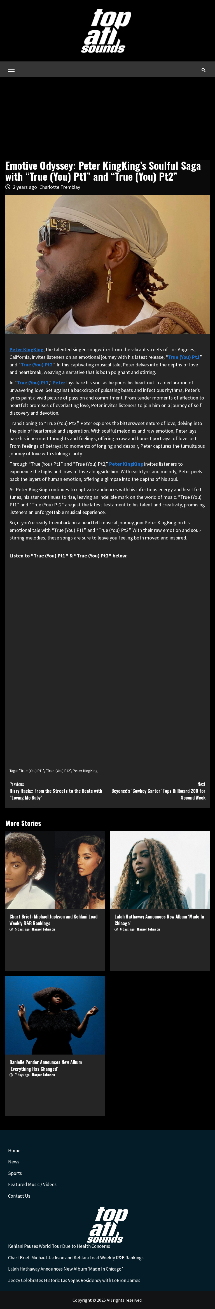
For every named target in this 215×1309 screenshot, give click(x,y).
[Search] (203, 70)
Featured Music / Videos (32, 1184)
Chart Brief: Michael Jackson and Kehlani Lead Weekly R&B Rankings (76, 1258)
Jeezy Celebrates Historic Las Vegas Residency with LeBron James (74, 1280)
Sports (15, 1173)
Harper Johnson (43, 929)
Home (14, 1150)
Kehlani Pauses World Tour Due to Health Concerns (59, 1246)
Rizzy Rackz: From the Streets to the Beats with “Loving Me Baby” (56, 791)
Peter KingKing (126, 464)
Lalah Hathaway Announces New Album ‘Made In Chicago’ (65, 1269)
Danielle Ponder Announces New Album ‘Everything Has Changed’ (46, 1065)
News (13, 1162)
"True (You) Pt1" (31, 770)
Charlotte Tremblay (59, 187)
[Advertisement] (107, 119)
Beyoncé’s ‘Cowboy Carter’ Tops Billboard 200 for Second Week (158, 791)
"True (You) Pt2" (58, 770)
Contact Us (19, 1196)
